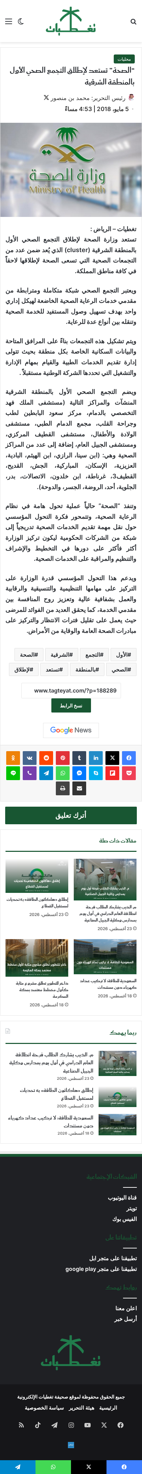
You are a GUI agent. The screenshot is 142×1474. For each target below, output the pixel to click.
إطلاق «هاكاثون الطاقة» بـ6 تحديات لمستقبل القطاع (37, 903)
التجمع (92, 654)
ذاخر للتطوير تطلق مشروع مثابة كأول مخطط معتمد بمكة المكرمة (42, 990)
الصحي (120, 669)
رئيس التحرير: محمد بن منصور (88, 97)
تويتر (131, 1208)
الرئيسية (108, 1407)
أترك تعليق (71, 815)
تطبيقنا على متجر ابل (113, 1258)
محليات (124, 59)
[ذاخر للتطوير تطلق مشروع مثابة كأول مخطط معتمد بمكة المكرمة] (37, 958)
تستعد (52, 669)
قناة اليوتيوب (122, 1197)
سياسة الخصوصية (44, 1407)
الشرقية (60, 654)
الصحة (27, 654)
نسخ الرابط (71, 705)
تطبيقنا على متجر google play (101, 1269)
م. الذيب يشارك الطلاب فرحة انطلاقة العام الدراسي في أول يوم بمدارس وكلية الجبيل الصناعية (108, 914)
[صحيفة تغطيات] (71, 21)
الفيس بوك (124, 1219)
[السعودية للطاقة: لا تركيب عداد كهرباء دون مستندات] (105, 956)
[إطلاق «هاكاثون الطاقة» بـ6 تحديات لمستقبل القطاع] (37, 876)
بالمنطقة (85, 669)
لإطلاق (22, 669)
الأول (122, 654)
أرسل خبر (125, 1319)
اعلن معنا (126, 1308)
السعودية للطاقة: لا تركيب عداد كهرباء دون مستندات (108, 984)
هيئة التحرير (81, 1407)
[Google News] (71, 730)
